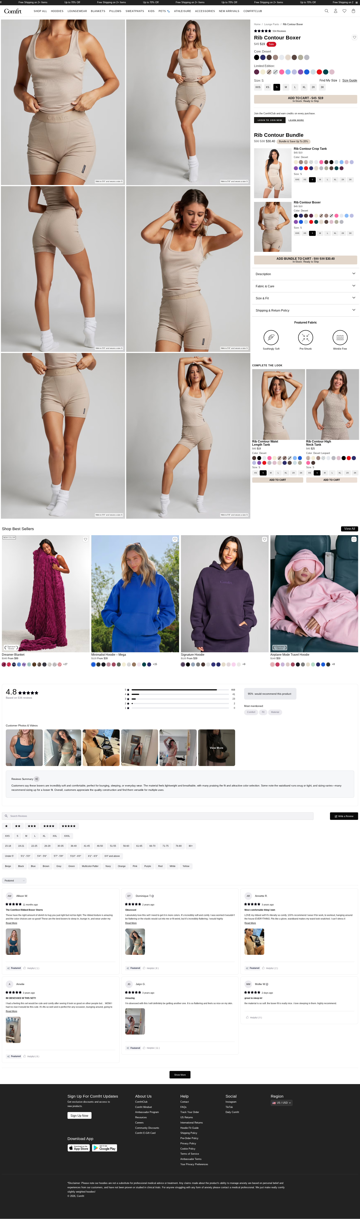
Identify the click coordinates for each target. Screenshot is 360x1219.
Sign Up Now (79, 1115)
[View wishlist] (344, 10)
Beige (8, 866)
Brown (46, 866)
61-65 (139, 846)
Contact (184, 1102)
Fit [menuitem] (263, 712)
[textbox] (158, 816)
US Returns (186, 1117)
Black (21, 866)
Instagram (231, 1102)
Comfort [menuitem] (251, 712)
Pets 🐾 (164, 11)
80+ (191, 846)
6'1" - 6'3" (93, 856)
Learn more (296, 120)
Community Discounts (147, 1128)
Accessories (205, 11)
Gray (58, 866)
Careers (139, 1122)
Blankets (98, 11)
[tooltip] (37, 779)
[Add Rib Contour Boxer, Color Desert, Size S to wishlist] (354, 37)
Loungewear (77, 11)
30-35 (61, 846)
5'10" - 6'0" (75, 856)
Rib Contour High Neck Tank (318, 443)
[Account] (335, 10)
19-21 (21, 846)
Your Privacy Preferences (194, 1164)
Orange (122, 866)
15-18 (8, 846)
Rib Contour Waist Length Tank (265, 443)
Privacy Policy (188, 1143)
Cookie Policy (187, 1149)
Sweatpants (135, 11)
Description (263, 274)
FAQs (183, 1107)
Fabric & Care (265, 286)
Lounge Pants (271, 24)
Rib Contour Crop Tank (310, 148)
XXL (55, 836)
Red (160, 866)
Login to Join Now (270, 120)
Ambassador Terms (191, 1159)
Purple (147, 866)
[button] (4, 664)
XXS (7, 836)
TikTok (229, 1107)
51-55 (113, 846)
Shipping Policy (188, 1133)
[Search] (326, 10)
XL (44, 836)
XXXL (67, 836)
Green (71, 866)
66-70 (152, 846)
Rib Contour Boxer (307, 202)
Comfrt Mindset (143, 1107)
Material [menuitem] (275, 712)
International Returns (191, 1122)
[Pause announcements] (356, 2)
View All (349, 528)
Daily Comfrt (232, 1112)
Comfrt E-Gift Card (145, 1133)
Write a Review (348, 817)
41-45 (87, 846)
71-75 (166, 846)
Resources (141, 1117)
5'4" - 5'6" (42, 856)
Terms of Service (189, 1154)
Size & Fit (262, 298)
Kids (151, 11)
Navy (108, 866)
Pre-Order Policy (189, 1138)
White (173, 866)
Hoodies (57, 11)
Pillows (115, 11)
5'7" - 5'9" (58, 856)
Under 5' (9, 856)
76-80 (179, 846)
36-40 (74, 846)
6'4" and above (112, 856)
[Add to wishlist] (85, 539)
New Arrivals (229, 11)
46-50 (100, 846)
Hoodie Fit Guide (189, 1128)
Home (257, 24)
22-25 (34, 846)
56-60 (126, 846)
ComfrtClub (253, 11)
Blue (33, 866)
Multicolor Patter (90, 866)
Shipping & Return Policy (272, 310)
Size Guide (349, 80)
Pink (135, 866)
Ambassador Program (147, 1112)
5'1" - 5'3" (25, 856)
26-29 (47, 846)
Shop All (40, 11)
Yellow (186, 866)
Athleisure (182, 11)
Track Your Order (189, 1112)
